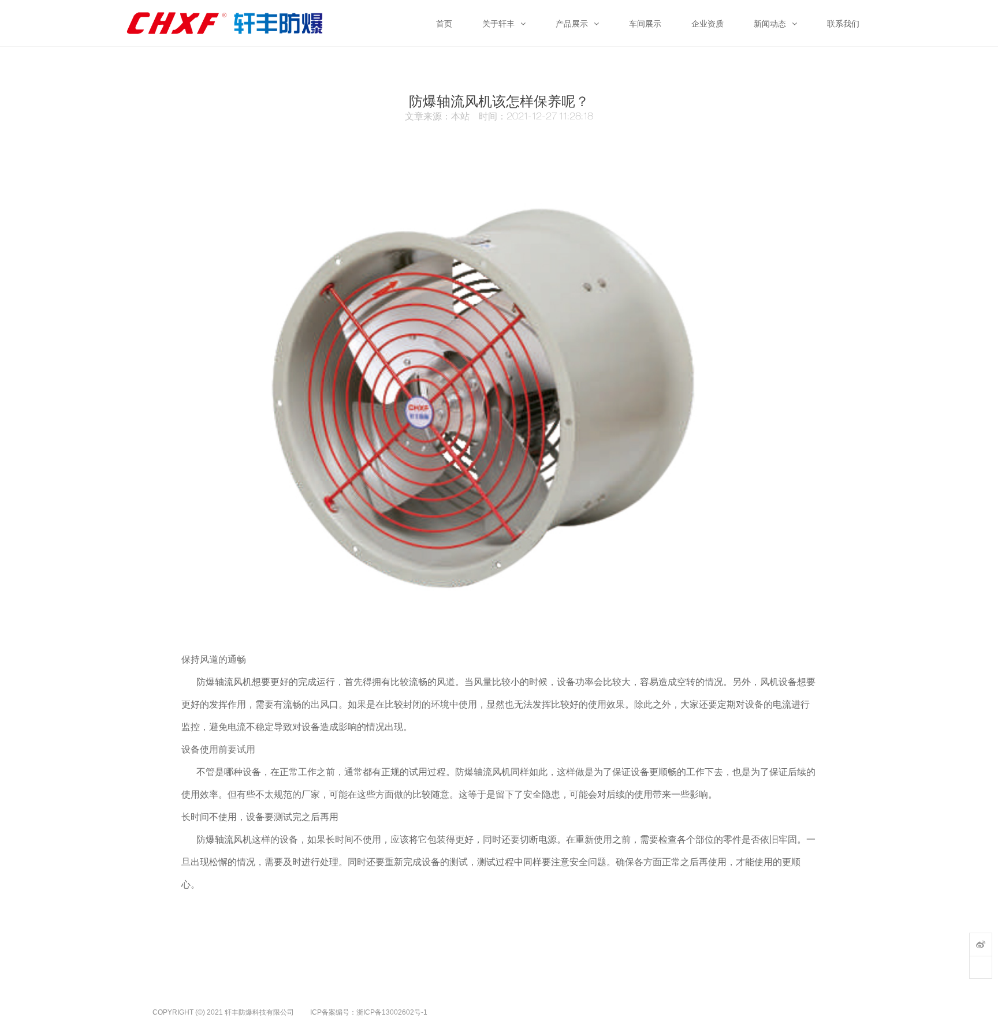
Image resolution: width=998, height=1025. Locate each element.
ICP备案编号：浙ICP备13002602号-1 (368, 1012)
